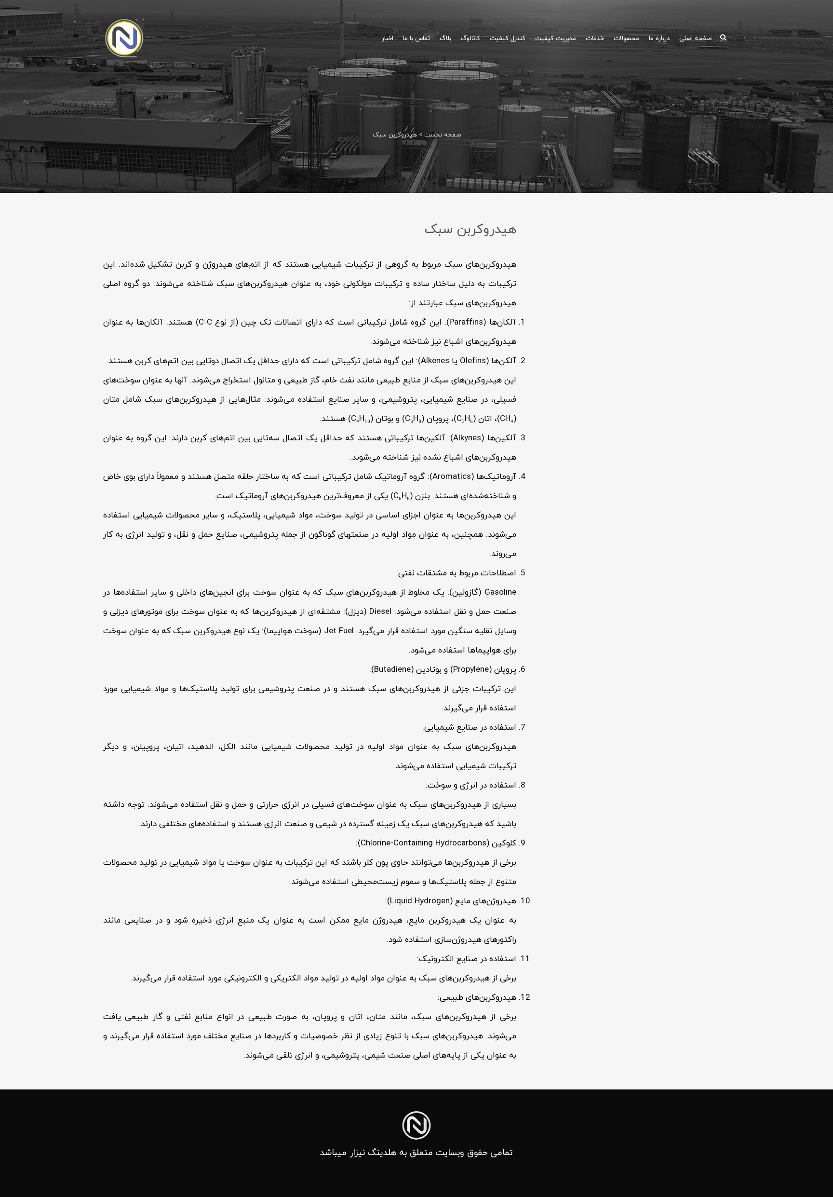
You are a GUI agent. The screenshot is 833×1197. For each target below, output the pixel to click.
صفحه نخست (442, 135)
